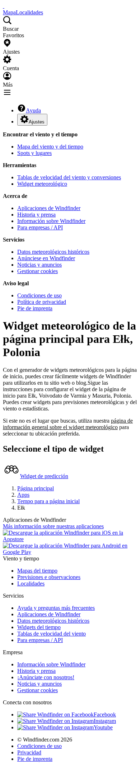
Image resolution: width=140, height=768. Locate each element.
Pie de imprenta (34, 308)
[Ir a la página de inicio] (3, 6)
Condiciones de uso (39, 295)
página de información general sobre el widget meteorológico (68, 424)
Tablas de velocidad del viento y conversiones (69, 177)
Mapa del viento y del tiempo (50, 147)
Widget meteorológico (42, 184)
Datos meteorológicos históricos (53, 252)
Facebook (105, 714)
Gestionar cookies (37, 271)
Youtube (103, 727)
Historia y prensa (36, 215)
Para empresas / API (40, 227)
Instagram (105, 721)
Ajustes (37, 122)
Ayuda (33, 110)
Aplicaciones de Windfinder (48, 208)
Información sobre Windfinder (51, 221)
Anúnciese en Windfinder (46, 258)
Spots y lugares (34, 153)
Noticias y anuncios (39, 265)
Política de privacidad (41, 302)
